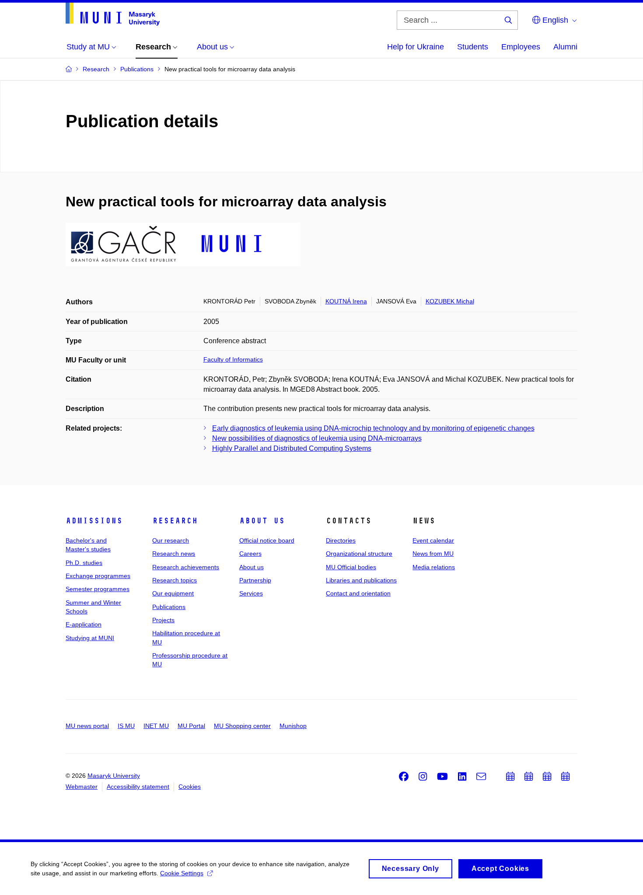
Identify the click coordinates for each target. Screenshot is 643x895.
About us (262, 521)
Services (251, 593)
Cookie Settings (181, 873)
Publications (168, 606)
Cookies (189, 786)
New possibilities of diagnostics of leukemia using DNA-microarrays (317, 438)
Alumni (565, 46)
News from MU (433, 553)
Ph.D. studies (84, 562)
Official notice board (266, 540)
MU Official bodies (351, 567)
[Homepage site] (113, 14)
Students (472, 46)
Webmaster (82, 786)
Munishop (293, 725)
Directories (341, 540)
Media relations (433, 567)
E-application (83, 624)
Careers (250, 553)
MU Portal (191, 725)
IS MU (126, 725)
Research (175, 521)
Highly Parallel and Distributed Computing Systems (291, 448)
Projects (163, 619)
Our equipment (173, 593)
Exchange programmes (98, 575)
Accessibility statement (138, 786)
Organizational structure (359, 553)
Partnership (255, 580)
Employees (520, 46)
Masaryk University (113, 775)
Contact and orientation (358, 593)
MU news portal (87, 725)
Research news (173, 553)
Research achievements (185, 567)
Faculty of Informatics (233, 359)
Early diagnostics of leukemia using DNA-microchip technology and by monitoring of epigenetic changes (373, 428)
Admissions (94, 521)
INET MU (156, 725)
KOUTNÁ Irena (346, 301)
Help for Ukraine (415, 46)
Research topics (174, 580)
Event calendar (433, 540)
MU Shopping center (242, 725)
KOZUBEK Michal (450, 301)
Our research (170, 540)
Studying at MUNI (90, 637)
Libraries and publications (361, 580)
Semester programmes (97, 588)
